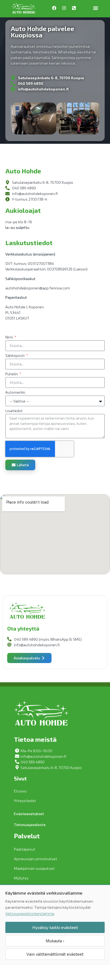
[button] (96, 8)
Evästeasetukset (29, 813)
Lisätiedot (14, 411)
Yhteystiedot (25, 800)
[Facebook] (54, 8)
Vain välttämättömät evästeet (55, 953)
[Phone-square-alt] (74, 8)
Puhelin (12, 374)
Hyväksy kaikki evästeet (55, 927)
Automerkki (15, 392)
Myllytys (21, 878)
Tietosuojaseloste (30, 824)
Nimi (9, 337)
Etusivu (20, 791)
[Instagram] (64, 8)
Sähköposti (15, 356)
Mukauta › (55, 940)
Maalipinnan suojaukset (34, 868)
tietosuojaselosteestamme (29, 913)
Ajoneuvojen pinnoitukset (35, 858)
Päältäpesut (24, 849)
